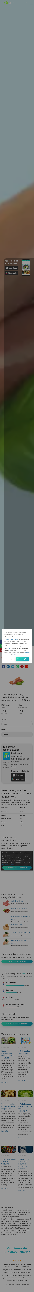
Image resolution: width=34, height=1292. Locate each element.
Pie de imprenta (16, 655)
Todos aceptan (22, 659)
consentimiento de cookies (11, 639)
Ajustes (9, 659)
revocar (9, 648)
